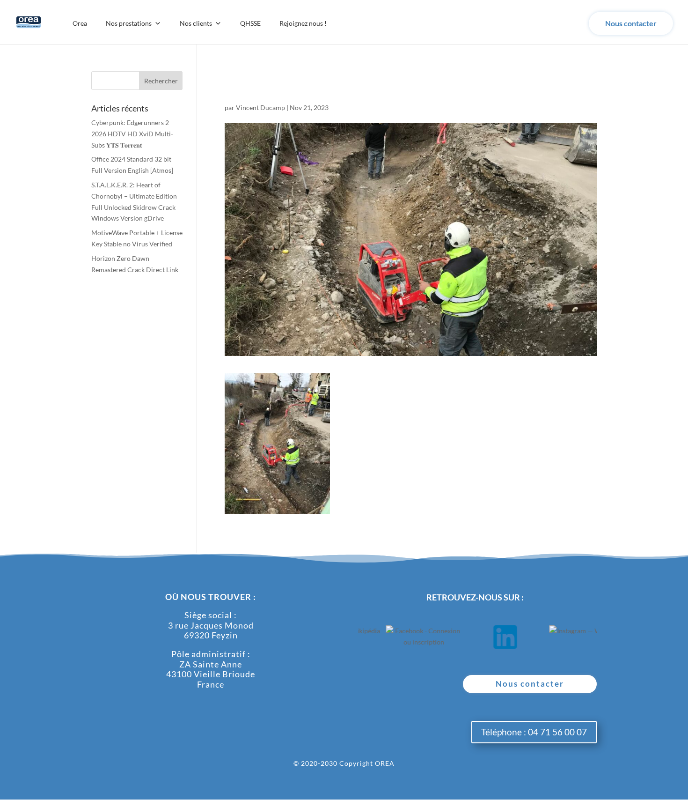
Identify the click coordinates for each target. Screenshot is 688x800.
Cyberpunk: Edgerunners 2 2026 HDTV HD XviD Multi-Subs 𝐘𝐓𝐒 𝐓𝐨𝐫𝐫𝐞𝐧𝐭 (132, 134)
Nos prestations (129, 23)
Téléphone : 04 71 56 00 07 (534, 731)
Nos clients (196, 23)
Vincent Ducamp (260, 107)
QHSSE (250, 23)
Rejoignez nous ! (303, 23)
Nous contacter (631, 23)
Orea (80, 23)
